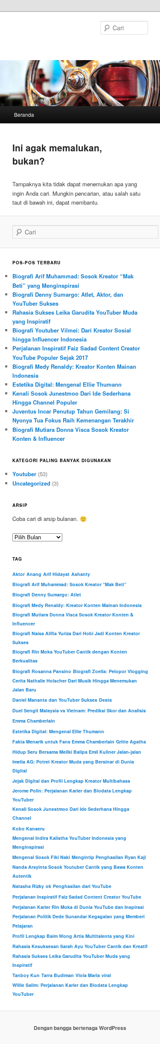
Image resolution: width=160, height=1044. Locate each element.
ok (48, 886)
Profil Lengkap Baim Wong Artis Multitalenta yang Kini (73, 936)
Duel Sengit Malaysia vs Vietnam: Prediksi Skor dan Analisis (79, 710)
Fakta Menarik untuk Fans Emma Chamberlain (63, 741)
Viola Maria (88, 975)
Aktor (18, 574)
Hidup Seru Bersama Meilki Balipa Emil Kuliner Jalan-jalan (76, 752)
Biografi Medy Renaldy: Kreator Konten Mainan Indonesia (77, 605)
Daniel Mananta (29, 700)
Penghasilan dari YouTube (82, 886)
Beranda (24, 114)
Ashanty (80, 574)
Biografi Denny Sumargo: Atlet (46, 594)
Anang (33, 574)
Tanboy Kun (26, 975)
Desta (105, 700)
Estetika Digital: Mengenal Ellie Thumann (67, 384)
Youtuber (24, 474)
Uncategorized (31, 483)
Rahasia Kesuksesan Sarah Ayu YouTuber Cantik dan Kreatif (80, 946)
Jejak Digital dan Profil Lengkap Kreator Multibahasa (71, 781)
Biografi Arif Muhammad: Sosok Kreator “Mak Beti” (69, 584)
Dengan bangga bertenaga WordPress (80, 1028)
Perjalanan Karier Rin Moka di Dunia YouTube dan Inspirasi (78, 907)
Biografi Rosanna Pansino (41, 671)
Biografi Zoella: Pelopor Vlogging (110, 671)
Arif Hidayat (56, 574)
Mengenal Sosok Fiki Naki (41, 857)
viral (106, 975)
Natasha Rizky (28, 886)
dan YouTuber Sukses (73, 700)
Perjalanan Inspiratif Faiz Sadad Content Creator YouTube (76, 897)
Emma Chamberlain (33, 720)
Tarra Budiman (57, 975)
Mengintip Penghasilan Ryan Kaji (109, 857)
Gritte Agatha (131, 741)
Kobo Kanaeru (28, 828)
